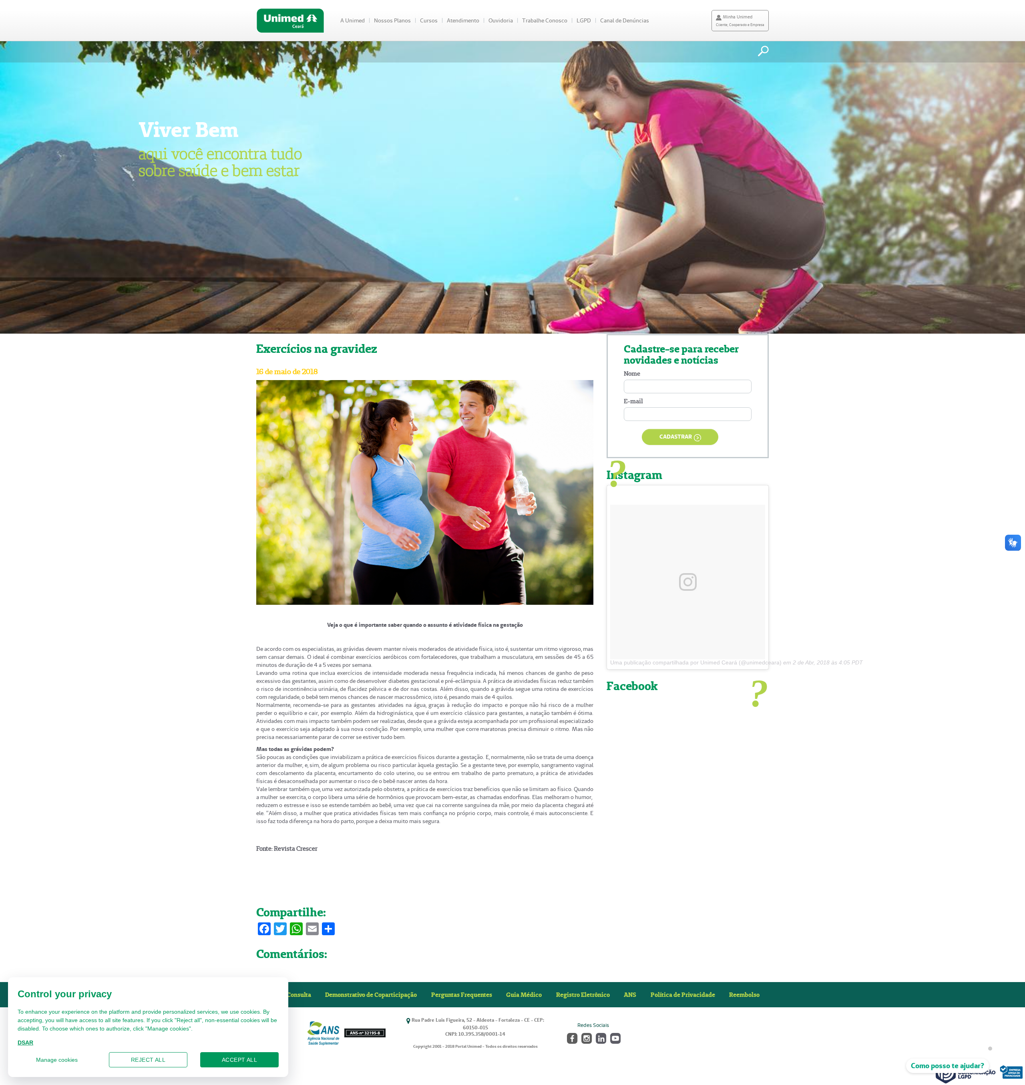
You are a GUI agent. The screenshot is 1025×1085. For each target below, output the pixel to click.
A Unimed (352, 20)
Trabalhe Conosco (544, 20)
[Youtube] (614, 1037)
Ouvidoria (500, 20)
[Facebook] (571, 1037)
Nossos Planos (392, 20)
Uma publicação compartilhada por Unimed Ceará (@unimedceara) (696, 662)
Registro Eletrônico (583, 994)
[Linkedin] (600, 1037)
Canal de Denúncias (624, 20)
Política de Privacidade (683, 994)
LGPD (584, 20)
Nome (632, 373)
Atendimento (463, 20)
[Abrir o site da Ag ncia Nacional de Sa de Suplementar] (346, 1033)
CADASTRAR (675, 436)
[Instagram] (586, 1037)
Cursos (429, 20)
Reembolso (744, 994)
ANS (630, 994)
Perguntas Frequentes (461, 994)
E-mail (633, 401)
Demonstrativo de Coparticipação (371, 994)
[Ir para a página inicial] (290, 20)
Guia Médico (524, 994)
